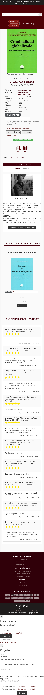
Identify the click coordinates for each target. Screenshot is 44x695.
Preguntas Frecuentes (23, 562)
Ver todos (22, 305)
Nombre (3, 654)
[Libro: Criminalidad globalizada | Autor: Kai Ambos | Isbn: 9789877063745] (22, 50)
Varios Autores (24, 94)
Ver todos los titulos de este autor (22, 228)
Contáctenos (23, 559)
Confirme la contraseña (9, 681)
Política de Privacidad (23, 576)
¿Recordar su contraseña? (11, 633)
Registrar (14, 25)
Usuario (3, 657)
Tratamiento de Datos (23, 573)
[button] (23, 301)
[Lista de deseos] (20, 297)
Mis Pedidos (23, 585)
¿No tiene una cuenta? (9, 642)
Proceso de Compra (22, 564)
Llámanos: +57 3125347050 (12, 611)
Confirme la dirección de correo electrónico (17, 665)
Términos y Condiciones (23, 571)
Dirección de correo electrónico (12, 659)
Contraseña (5, 630)
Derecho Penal (17, 158)
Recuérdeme (6, 640)
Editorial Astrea (25, 90)
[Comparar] (23, 297)
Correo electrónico (7, 625)
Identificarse (14, 21)
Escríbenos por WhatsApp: (30, 611)
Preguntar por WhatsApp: (22, 140)
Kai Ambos (23, 92)
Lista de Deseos (23, 588)
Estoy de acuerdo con (18, 686)
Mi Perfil (22, 583)
